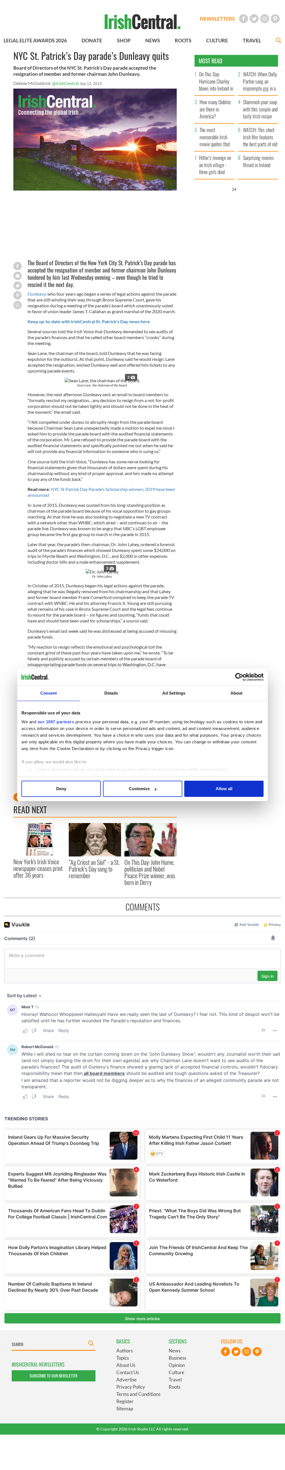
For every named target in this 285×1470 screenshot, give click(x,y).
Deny (61, 788)
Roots (174, 1387)
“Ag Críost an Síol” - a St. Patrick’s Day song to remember (94, 869)
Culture (176, 1372)
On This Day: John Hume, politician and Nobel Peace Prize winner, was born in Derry (149, 872)
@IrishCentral (65, 83)
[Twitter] (254, 18)
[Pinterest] (275, 18)
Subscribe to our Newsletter (53, 1376)
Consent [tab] (48, 693)
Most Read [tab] (210, 61)
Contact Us (127, 1372)
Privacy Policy (130, 1387)
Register (125, 1401)
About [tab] (236, 693)
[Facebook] (243, 18)
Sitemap (124, 1408)
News (174, 1351)
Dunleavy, (37, 293)
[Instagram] (264, 18)
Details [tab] (111, 693)
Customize (139, 788)
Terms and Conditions (138, 1394)
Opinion (177, 1365)
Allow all (224, 788)
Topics (122, 1358)
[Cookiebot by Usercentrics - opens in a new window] (239, 677)
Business (177, 1358)
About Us (125, 1365)
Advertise (126, 1380)
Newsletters (217, 19)
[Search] (278, 41)
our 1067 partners (56, 721)
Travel (175, 1380)
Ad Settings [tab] (173, 693)
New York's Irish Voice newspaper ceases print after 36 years (38, 868)
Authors (124, 1351)
